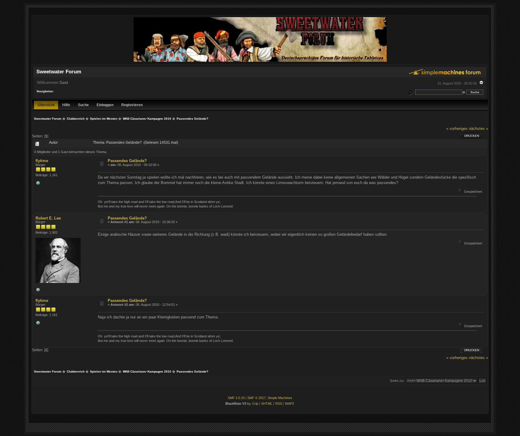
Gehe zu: (397, 380)
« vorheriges (457, 128)
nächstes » (478, 128)
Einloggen (105, 105)
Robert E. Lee (48, 218)
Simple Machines (280, 398)
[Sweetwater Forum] (260, 62)
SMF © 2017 (256, 398)
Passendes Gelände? (127, 160)
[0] (38, 184)
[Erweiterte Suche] (409, 92)
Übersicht (46, 105)
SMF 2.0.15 (236, 398)
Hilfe (66, 105)
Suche (83, 105)
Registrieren (132, 105)
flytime (42, 160)
